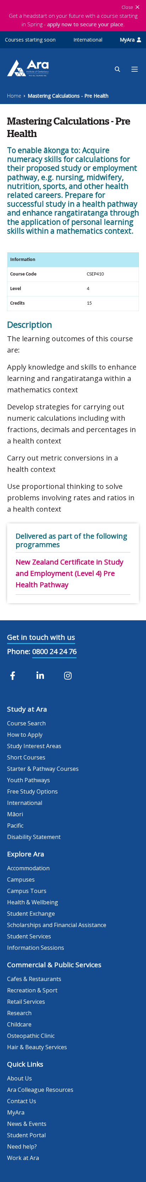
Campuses (21, 879)
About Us (19, 1078)
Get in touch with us (41, 637)
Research (19, 1013)
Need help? (22, 1146)
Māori (15, 814)
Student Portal (26, 1135)
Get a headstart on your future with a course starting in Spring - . (73, 20)
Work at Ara (23, 1158)
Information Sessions (35, 948)
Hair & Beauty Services (37, 1047)
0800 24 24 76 (54, 651)
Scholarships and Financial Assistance (56, 925)
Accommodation (28, 868)
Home (14, 95)
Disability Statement (34, 837)
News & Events (26, 1124)
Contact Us (21, 1101)
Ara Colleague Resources (40, 1090)
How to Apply (25, 735)
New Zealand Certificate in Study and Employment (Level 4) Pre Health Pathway (69, 573)
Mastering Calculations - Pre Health (68, 95)
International (87, 39)
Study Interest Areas (34, 746)
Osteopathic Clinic (31, 1036)
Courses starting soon (30, 39)
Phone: (18, 651)
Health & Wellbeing (32, 902)
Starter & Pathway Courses (43, 769)
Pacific (15, 825)
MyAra (127, 39)
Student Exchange (31, 913)
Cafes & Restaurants (34, 979)
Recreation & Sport (32, 990)
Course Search (26, 723)
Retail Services (26, 1002)
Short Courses (26, 757)
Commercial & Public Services (54, 964)
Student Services (29, 936)
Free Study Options (32, 791)
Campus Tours (26, 891)
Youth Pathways (28, 780)
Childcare (19, 1024)
